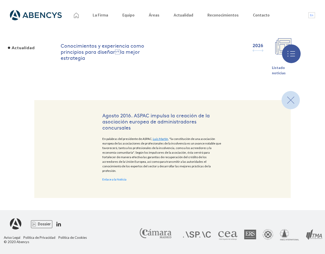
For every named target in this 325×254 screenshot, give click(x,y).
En (311, 15)
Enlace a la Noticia (114, 179)
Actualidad (183, 15)
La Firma (100, 15)
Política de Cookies (72, 237)
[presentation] (255, 50)
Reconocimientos (223, 15)
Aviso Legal (12, 237)
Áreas (154, 15)
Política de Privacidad (39, 237)
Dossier (44, 224)
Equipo (128, 15)
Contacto (261, 15)
